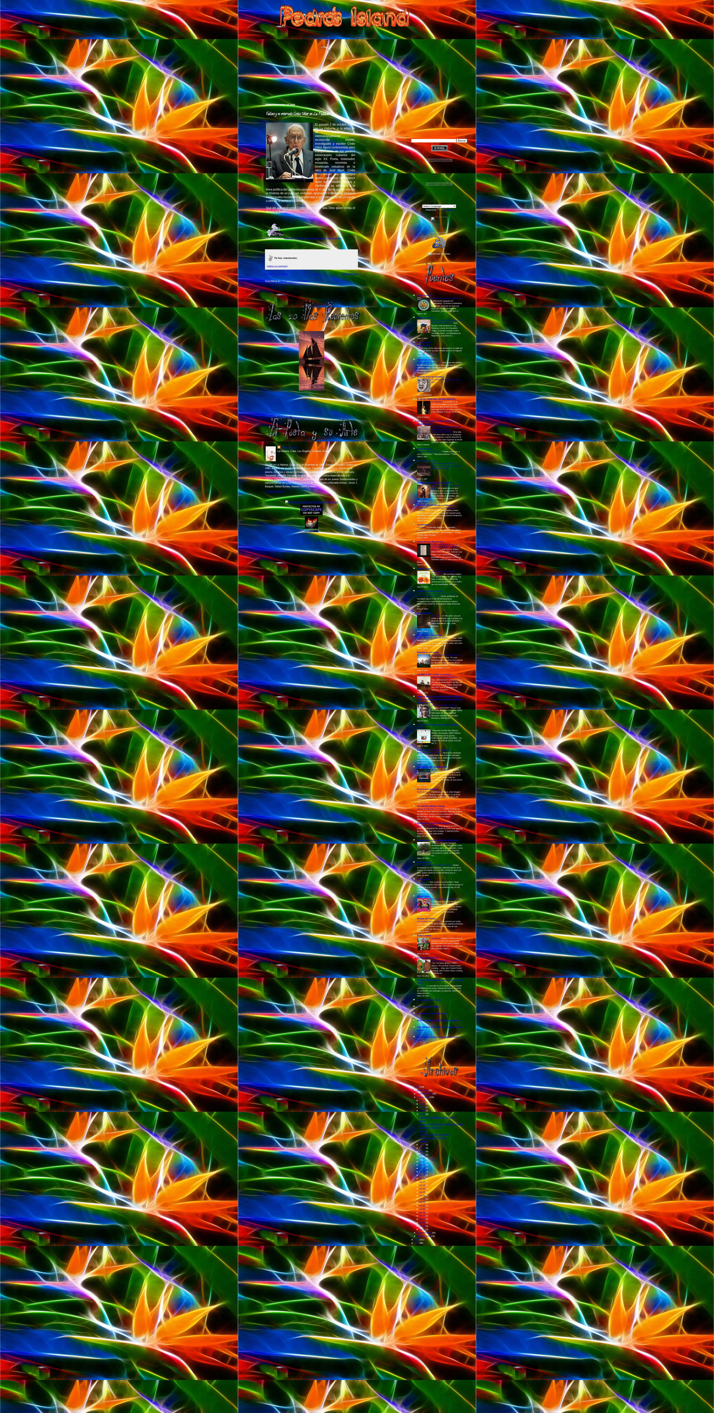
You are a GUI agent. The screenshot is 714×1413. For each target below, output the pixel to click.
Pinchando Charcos (426, 360)
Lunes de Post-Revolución (430, 542)
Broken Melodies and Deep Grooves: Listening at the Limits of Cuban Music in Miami (446, 465)
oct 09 (422, 1155)
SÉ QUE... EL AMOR (440, 770)
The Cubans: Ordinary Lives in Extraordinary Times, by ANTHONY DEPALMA (446, 546)
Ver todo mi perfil (274, 491)
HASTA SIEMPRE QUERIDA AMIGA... (433, 638)
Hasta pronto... (423, 792)
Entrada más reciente (276, 273)
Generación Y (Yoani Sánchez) (432, 1013)
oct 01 (422, 1100)
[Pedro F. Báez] (439, 232)
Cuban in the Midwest (427, 958)
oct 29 (422, 1223)
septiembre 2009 (424, 1094)
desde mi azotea (425, 318)
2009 (416, 1087)
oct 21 (422, 1195)
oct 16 (422, 1178)
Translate (448, 210)
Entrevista (421, 527)
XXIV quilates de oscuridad (429, 921)
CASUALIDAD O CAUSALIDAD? (445, 655)
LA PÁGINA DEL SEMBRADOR (432, 767)
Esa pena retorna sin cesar (429, 451)
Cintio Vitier (289, 238)
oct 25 (422, 1209)
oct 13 (422, 1168)
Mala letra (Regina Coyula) (430, 591)
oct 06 (422, 1145)
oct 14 (422, 1172)
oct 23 (422, 1202)
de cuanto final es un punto (429, 362)
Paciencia (421, 986)
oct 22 (422, 1199)
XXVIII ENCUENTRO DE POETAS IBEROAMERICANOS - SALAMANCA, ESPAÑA (446, 429)
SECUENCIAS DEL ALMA (429, 635)
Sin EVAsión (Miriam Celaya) (431, 806)
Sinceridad (423, 1141)
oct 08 (422, 1151)
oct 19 (422, 1188)
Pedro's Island (259, 87)
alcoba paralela (424, 613)
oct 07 (422, 1148)
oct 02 (422, 1104)
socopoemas (423, 524)
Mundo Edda (423, 896)
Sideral (422, 1121)
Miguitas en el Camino (428, 652)
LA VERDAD (437, 402)
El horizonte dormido (427, 789)
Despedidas (300, 238)
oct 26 (422, 1212)
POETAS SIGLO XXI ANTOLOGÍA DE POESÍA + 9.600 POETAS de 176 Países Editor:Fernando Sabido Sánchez (439, 700)
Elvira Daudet (423, 879)
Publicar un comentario (277, 266)
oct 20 (422, 1192)
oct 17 (422, 1182)
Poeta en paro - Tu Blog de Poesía (433, 750)
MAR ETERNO (424, 862)
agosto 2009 (423, 1090)
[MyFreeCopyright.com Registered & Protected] (311, 502)
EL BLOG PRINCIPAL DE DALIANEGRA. (436, 399)
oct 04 (422, 1110)
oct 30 (422, 1226)
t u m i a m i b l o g (426, 461)
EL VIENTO (422, 882)
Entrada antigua (349, 273)
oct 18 (422, 1185)
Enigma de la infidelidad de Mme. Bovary (437, 1117)
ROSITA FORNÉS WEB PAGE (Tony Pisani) (438, 1020)
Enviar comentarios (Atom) (295, 281)
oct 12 (422, 1165)
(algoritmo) (436, 616)
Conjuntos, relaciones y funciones (434, 1134)
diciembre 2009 (424, 1236)
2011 (416, 1243)
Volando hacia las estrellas (430, 377)
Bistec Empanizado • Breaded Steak (447, 960)
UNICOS (435, 843)
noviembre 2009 (424, 1233)
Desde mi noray (424, 449)
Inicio (314, 273)
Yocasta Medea (334, 238)
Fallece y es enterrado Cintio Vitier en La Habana (297, 114)
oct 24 (422, 1206)
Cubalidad (436, 938)
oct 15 (422, 1175)
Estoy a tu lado (424, 569)
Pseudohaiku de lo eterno (430, 1127)
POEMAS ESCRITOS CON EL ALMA (434, 483)
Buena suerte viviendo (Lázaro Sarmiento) (437, 840)
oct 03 (422, 1107)
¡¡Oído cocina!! (424, 295)
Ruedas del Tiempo (426, 918)
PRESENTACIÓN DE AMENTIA (444, 677)
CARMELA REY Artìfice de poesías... (434, 674)
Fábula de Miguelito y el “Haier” (430, 809)
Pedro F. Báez (289, 447)
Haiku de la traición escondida (432, 1138)
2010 (416, 1240)
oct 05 (422, 1114)
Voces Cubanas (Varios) (428, 1007)
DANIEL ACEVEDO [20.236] (443, 705)
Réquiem (423, 1131)
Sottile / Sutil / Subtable (427, 826)
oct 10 (422, 1158)
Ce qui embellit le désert (429, 1000)
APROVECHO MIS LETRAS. (429, 753)
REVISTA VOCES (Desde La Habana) (434, 505)
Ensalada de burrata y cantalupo (445, 298)
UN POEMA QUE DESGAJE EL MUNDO (434, 865)
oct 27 (422, 1216)
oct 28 (422, 1219)
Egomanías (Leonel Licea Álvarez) (433, 823)
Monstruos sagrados (316, 238)
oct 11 (422, 1161)
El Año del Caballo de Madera (444, 899)
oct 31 (422, 1229)
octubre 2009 (423, 1097)
